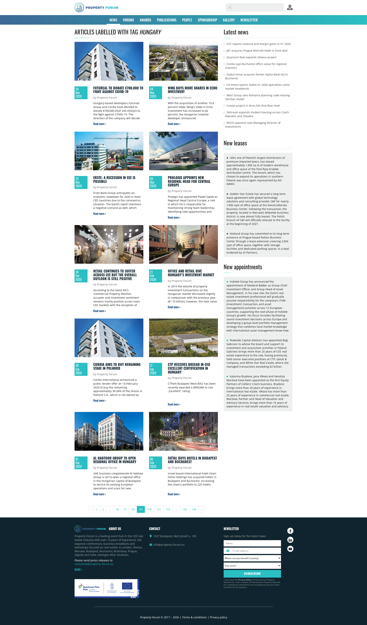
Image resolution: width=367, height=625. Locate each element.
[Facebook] (290, 531)
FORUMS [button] (128, 19)
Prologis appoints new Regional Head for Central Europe (189, 181)
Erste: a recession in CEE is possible (114, 179)
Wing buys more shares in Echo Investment (192, 89)
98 (133, 509)
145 (184, 509)
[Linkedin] (290, 540)
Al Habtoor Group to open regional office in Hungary (114, 460)
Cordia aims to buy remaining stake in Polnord (116, 366)
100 (149, 509)
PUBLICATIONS (166, 19)
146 (194, 509)
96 (117, 509)
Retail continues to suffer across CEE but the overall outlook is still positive (115, 274)
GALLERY (229, 19)
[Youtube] (290, 549)
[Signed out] (289, 9)
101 (159, 509)
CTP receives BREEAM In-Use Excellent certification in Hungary (189, 368)
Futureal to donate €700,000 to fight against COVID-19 (118, 89)
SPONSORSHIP (207, 19)
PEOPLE (187, 19)
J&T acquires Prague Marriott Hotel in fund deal (257, 50)
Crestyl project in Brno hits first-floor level (253, 105)
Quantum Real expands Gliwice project (251, 57)
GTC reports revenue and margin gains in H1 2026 (259, 44)
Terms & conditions (194, 617)
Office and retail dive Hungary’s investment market (191, 272)
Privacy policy (218, 617)
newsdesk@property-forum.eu (94, 564)
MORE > (78, 569)
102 (168, 509)
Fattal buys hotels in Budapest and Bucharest (192, 460)
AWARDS (145, 19)
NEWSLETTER (249, 19)
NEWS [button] (113, 19)
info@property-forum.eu (169, 544)
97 (125, 509)
